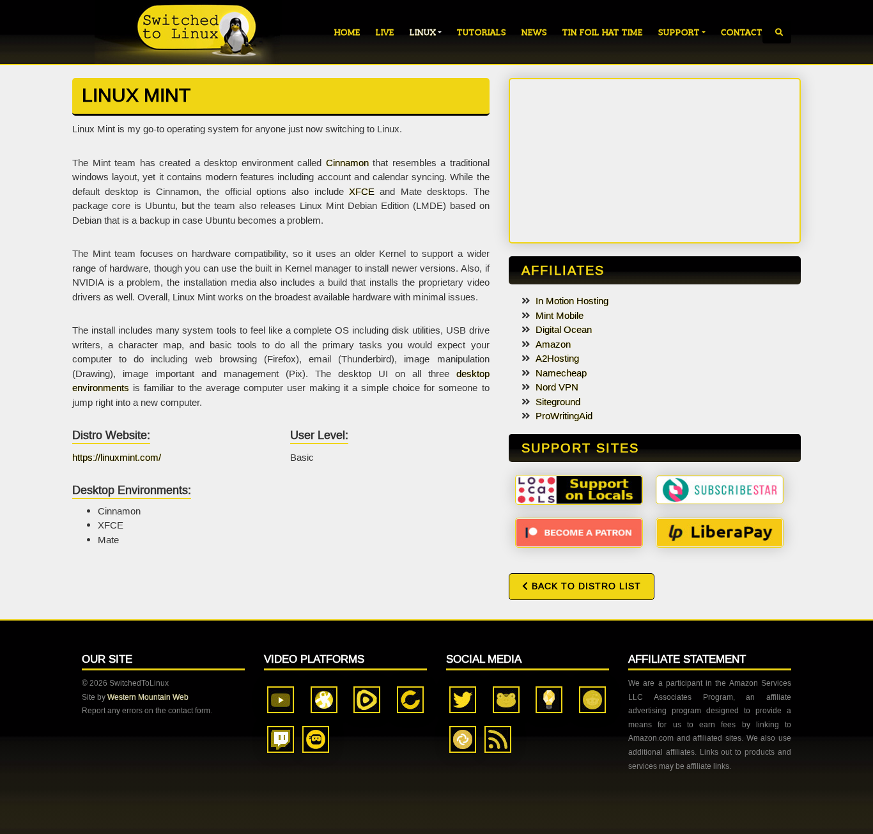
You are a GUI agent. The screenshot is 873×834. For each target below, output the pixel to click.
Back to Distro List (585, 586)
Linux (423, 32)
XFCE (362, 191)
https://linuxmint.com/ (116, 457)
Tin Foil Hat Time (602, 32)
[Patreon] (579, 531)
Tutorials (481, 32)
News (534, 32)
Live (385, 32)
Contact (741, 32)
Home (347, 32)
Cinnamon (347, 163)
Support (679, 32)
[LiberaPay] (719, 531)
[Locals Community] (579, 489)
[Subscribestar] (719, 489)
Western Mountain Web (148, 697)
